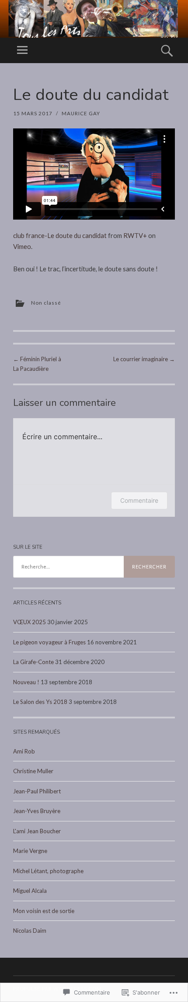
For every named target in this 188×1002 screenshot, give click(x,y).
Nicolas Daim (29, 930)
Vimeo (22, 246)
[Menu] (22, 50)
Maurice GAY (81, 113)
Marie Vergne (30, 850)
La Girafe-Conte (33, 661)
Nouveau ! (26, 682)
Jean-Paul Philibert (37, 791)
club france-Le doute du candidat (60, 235)
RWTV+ (135, 235)
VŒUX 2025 (29, 621)
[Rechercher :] (94, 567)
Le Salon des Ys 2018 (40, 701)
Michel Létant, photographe (48, 870)
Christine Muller (33, 771)
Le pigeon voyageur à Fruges (49, 642)
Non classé (46, 303)
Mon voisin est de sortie (43, 910)
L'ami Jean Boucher (37, 831)
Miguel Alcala (30, 890)
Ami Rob (24, 751)
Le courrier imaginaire (144, 358)
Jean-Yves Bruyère (36, 810)
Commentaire (139, 500)
